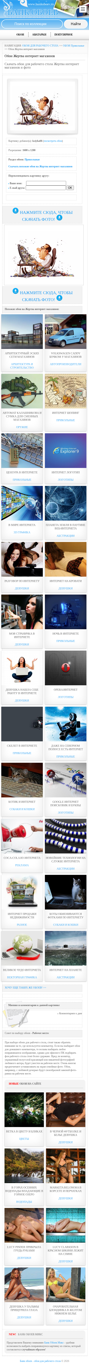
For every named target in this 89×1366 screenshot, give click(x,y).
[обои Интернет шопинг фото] (65, 391)
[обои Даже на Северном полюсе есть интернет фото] (65, 724)
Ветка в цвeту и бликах (24, 1131)
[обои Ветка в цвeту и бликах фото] (24, 1109)
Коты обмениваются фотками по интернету (65, 915)
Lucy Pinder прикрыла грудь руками (24, 1248)
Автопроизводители (65, 364)
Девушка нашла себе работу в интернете (22, 691)
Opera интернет (66, 689)
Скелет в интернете (22, 745)
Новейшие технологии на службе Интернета (66, 859)
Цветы (24, 1138)
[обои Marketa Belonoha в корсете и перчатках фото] (65, 1165)
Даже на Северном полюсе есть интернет (65, 747)
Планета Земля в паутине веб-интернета (65, 526)
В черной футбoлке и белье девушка (65, 1133)
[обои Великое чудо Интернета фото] (22, 948)
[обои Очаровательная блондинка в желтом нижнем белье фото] (65, 1285)
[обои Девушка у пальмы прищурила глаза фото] (24, 1285)
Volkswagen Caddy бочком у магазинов (65, 355)
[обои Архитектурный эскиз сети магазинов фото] (22, 331)
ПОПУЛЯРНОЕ (63, 34)
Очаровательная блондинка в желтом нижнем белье (65, 1310)
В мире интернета (21, 525)
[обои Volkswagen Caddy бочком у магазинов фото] (65, 331)
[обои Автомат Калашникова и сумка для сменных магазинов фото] (22, 391)
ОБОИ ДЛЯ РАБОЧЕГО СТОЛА (40, 45)
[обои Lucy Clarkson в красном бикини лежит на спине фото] (65, 1225)
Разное (22, 924)
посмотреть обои (53, 140)
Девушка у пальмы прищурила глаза (24, 1308)
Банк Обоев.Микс (54, 1342)
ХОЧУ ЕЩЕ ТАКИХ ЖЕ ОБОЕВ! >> (25, 987)
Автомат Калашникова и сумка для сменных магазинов (22, 416)
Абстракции (66, 535)
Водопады (24, 1201)
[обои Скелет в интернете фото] (22, 724)
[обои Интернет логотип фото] (65, 450)
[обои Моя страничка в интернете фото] (22, 612)
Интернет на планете (65, 970)
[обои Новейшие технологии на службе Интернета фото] (65, 836)
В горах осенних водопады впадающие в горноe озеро (24, 1191)
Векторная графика (22, 977)
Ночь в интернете (65, 633)
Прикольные (32, 159)
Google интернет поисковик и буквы (65, 803)
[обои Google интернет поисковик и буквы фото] (65, 780)
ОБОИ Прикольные (73, 45)
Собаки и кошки (22, 809)
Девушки (22, 588)
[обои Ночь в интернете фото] (65, 612)
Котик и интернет (21, 801)
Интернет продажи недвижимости (22, 915)
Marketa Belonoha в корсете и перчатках (66, 1189)
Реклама (22, 865)
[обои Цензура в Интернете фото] (22, 450)
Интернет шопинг (65, 412)
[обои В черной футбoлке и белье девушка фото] (65, 1109)
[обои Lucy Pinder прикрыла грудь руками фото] (24, 1225)
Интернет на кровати (66, 581)
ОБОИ (20, 34)
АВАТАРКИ (39, 34)
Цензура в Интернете (22, 472)
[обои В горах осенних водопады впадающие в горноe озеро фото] (24, 1165)
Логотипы (65, 479)
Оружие (22, 427)
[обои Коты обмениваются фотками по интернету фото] (65, 892)
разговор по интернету (22, 581)
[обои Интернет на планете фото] (65, 948)
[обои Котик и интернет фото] (22, 780)
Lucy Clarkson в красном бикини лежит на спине (65, 1250)
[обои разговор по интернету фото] (22, 559)
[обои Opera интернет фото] (65, 668)
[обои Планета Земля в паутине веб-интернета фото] (65, 503)
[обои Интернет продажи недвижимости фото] (22, 892)
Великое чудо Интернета (22, 970)
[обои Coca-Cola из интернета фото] (22, 836)
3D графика (22, 532)
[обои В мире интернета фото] (22, 503)
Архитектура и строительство (22, 366)
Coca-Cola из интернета (22, 858)
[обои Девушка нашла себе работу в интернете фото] (22, 668)
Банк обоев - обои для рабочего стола (40, 1361)
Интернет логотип (66, 472)
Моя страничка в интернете (22, 635)
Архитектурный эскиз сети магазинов (22, 355)
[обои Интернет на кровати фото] (65, 559)
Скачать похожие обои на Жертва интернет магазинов (40, 166)
